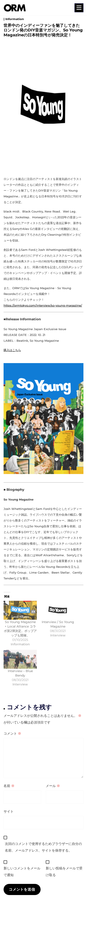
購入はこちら (12, 350)
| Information (14, 19)
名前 (9, 786)
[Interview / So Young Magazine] (58, 610)
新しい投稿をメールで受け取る (64, 871)
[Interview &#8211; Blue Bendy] (20, 659)
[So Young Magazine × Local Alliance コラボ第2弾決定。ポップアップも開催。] (20, 610)
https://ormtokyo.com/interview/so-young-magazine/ (43, 305)
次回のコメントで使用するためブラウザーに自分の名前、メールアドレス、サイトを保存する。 (43, 847)
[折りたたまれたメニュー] (79, 7)
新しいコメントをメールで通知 (22, 871)
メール (53, 786)
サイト (9, 811)
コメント (12, 733)
